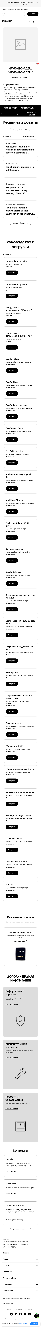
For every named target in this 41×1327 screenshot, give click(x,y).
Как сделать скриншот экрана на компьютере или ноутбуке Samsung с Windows (20, 89)
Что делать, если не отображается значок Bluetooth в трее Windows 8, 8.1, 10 (18, 99)
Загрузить (11, 273)
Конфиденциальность (29, 1319)
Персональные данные (12, 1319)
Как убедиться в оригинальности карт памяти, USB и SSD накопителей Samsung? (20, 93)
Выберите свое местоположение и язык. (15, 9)
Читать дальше (19, 941)
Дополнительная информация (12, 114)
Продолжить (33, 14)
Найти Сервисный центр (14, 1220)
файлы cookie (23, 1323)
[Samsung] (6, 21)
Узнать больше (11, 1171)
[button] (20, 148)
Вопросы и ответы (23, 129)
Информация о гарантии (20, 77)
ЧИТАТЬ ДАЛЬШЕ (11, 1005)
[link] (37, 64)
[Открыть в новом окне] (11, 1314)
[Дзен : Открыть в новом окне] (25, 1314)
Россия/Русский (8, 1303)
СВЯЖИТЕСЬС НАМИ (31, 114)
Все (13, 129)
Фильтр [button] (8, 136)
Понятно (34, 1324)
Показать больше (19, 1230)
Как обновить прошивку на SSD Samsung (18, 96)
